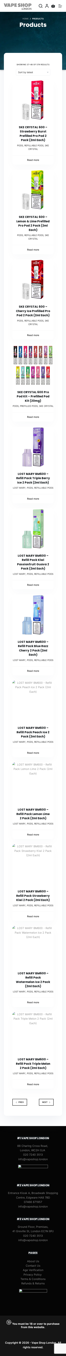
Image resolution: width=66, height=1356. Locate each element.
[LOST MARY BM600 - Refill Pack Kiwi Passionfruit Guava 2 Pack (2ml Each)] (32, 528)
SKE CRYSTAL (46, 406)
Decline (41, 1352)
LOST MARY (19, 487)
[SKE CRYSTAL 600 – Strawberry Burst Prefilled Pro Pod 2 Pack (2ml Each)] (32, 100)
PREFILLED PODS (29, 406)
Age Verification (33, 1270)
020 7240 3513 (33, 1154)
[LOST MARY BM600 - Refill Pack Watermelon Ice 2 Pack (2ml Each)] (32, 946)
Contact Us (33, 1265)
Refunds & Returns (33, 1283)
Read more (33, 159)
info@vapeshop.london (33, 1159)
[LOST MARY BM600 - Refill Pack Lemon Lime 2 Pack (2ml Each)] (32, 782)
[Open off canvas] (60, 6)
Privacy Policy (33, 1274)
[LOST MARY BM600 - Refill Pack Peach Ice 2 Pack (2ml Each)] (32, 701)
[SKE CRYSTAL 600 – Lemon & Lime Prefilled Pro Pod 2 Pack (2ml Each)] (32, 190)
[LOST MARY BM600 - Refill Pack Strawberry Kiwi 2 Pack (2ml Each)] (32, 864)
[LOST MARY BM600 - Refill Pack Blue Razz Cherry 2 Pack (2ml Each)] (32, 614)
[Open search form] (40, 6)
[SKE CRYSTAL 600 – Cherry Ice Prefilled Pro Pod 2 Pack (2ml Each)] (32, 279)
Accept (25, 1352)
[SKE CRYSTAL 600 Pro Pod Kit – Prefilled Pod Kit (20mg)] (32, 365)
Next (45, 1102)
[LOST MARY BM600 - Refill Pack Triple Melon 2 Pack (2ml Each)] (32, 1032)
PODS (20, 145)
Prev (21, 1102)
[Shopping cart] (53, 6)
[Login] (47, 6)
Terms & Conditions (33, 1279)
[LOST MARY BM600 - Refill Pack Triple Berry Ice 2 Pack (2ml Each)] (32, 447)
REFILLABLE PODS (33, 145)
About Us (33, 1261)
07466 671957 (33, 1202)
